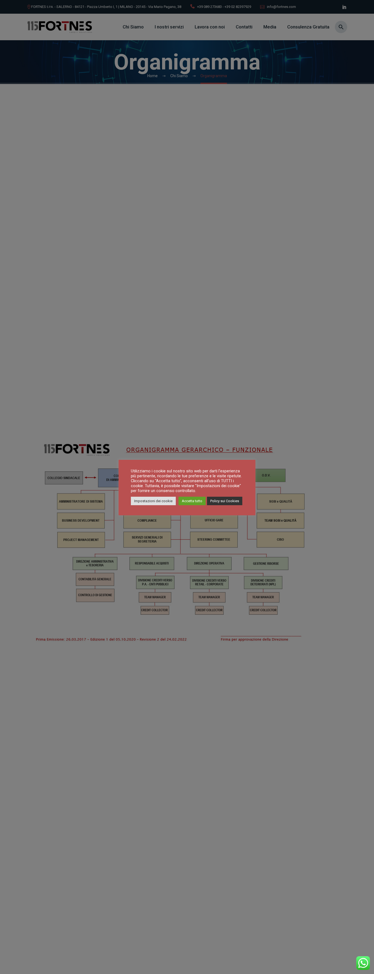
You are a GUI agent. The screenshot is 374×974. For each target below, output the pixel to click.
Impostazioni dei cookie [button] (153, 501)
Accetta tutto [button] (192, 501)
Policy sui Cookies (224, 501)
